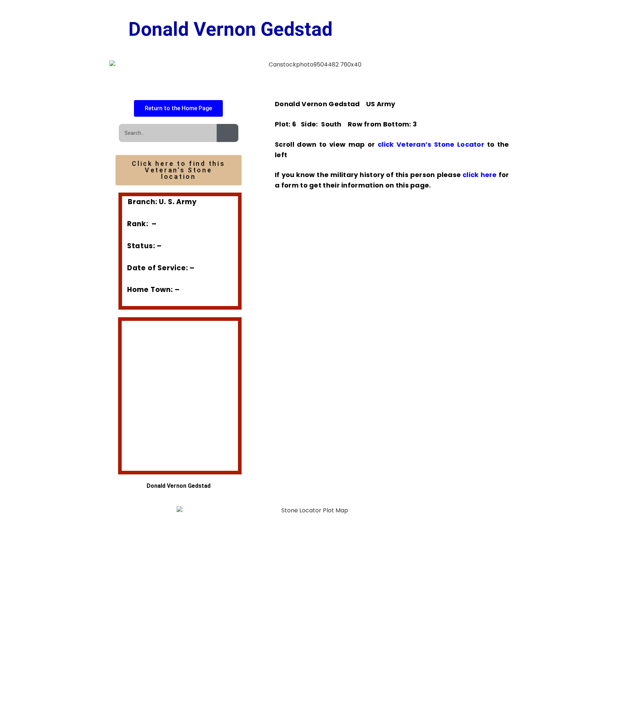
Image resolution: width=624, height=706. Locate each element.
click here (480, 174)
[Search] (227, 133)
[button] (128, 390)
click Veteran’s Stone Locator (430, 144)
